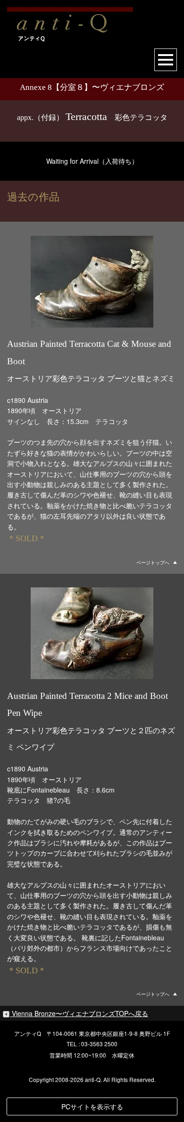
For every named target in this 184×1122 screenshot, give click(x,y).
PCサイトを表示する (92, 1106)
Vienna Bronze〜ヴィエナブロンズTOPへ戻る (80, 1013)
